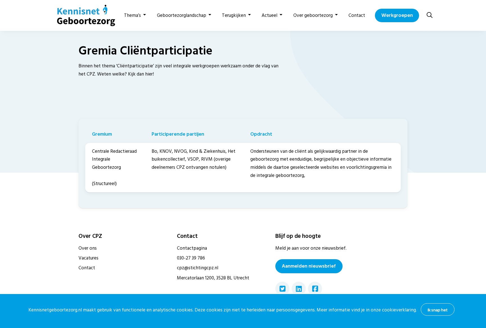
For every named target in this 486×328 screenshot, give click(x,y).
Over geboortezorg (313, 15)
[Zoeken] (430, 15)
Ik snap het (437, 310)
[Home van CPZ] (82, 15)
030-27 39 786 (191, 258)
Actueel (269, 15)
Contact (356, 15)
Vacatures (88, 258)
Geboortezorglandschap (181, 15)
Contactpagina (192, 248)
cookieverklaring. (399, 310)
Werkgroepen (397, 15)
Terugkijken (234, 15)
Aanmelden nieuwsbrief (309, 266)
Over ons (87, 248)
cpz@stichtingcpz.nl (197, 268)
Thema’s (132, 15)
